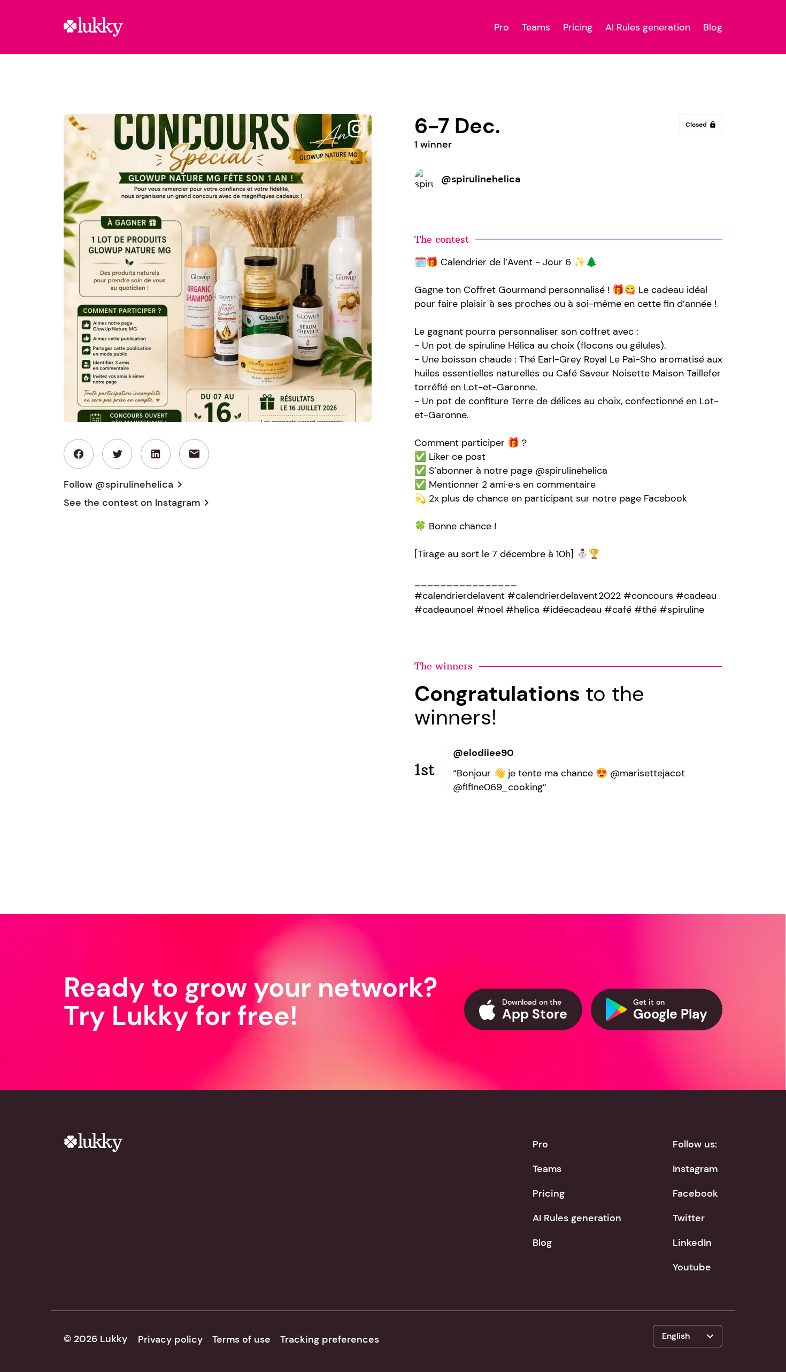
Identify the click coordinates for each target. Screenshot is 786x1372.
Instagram (695, 1168)
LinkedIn (692, 1242)
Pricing (577, 27)
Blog (712, 27)
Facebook (695, 1193)
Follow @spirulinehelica (125, 484)
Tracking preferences (329, 1339)
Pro (501, 27)
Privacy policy (170, 1339)
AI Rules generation (647, 27)
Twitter (689, 1218)
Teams (536, 27)
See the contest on (138, 502)
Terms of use (241, 1339)
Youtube (692, 1267)
